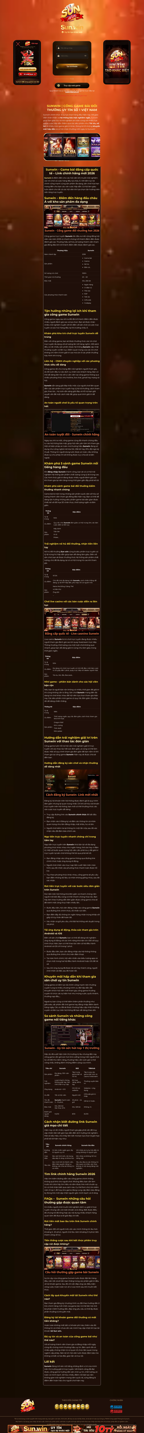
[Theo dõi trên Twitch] (87, 1406)
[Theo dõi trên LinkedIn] (74, 1406)
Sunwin (47, 178)
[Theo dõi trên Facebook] (57, 1406)
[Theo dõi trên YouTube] (78, 1406)
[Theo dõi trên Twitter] (66, 1406)
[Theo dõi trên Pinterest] (70, 1406)
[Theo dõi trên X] (61, 1406)
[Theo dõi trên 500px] (83, 1406)
